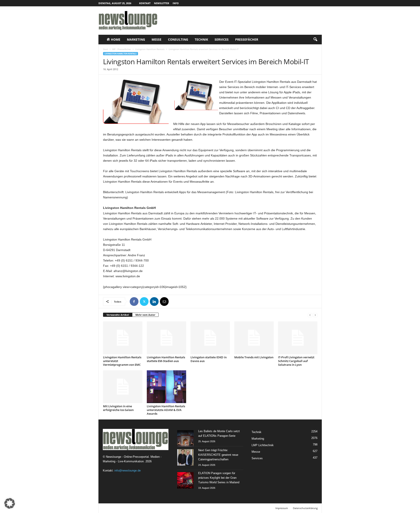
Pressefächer (246, 39)
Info (176, 3)
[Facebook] (134, 301)
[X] (144, 301)
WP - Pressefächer (121, 49)
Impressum (281, 508)
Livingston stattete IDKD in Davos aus (209, 359)
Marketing (136, 39)
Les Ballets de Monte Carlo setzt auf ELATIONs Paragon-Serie (219, 433)
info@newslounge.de (127, 470)
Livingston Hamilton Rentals (149, 49)
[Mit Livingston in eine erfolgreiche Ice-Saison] (122, 386)
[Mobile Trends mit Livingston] (254, 337)
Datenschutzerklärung (305, 508)
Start (105, 49)
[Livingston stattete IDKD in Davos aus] (210, 337)
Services (222, 39)
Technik (201, 39)
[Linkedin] (154, 301)
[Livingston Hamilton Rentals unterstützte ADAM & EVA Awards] (166, 386)
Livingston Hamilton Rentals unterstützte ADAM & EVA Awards (166, 410)
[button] (315, 39)
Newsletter (161, 3)
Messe (156, 39)
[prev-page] (310, 315)
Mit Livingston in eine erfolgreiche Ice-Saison (118, 408)
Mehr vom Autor (145, 314)
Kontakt (144, 3)
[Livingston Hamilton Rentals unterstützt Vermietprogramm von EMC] (122, 337)
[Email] (164, 301)
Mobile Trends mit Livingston (253, 357)
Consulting (178, 39)
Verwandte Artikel (118, 314)
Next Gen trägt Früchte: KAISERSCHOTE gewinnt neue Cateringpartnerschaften (218, 455)
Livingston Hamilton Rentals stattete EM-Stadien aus (166, 359)
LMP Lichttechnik (263, 445)
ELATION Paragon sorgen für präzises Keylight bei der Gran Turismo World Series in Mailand (218, 477)
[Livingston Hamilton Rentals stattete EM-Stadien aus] (166, 337)
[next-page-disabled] (315, 315)
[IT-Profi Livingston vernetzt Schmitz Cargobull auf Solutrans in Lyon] (297, 337)
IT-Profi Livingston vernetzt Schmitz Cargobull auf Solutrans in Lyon (296, 361)
